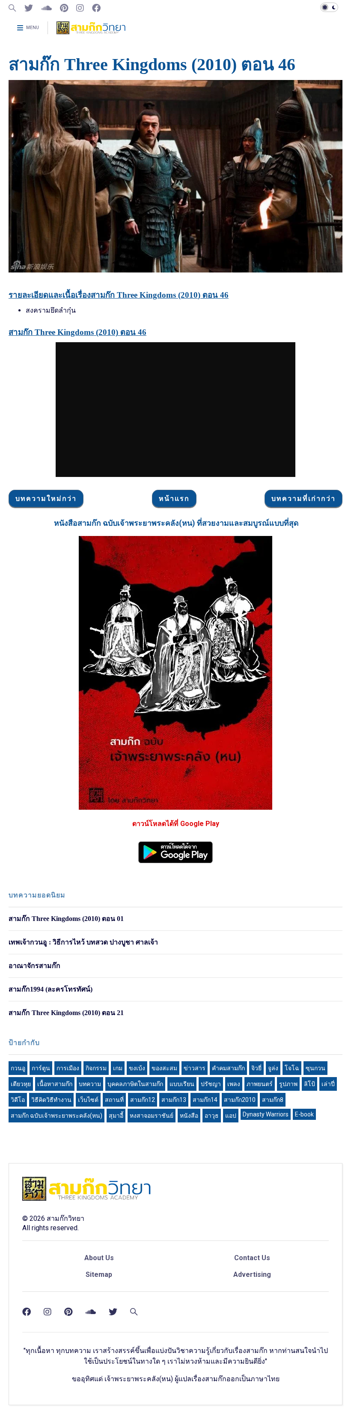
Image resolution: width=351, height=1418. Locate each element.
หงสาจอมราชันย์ (151, 1115)
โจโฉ (292, 1068)
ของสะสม (164, 1068)
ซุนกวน (315, 1068)
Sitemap (99, 1274)
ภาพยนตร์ (260, 1084)
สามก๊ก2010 (240, 1099)
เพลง (233, 1084)
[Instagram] (80, 8)
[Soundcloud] (46, 8)
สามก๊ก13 (173, 1099)
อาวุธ (212, 1115)
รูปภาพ (288, 1084)
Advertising (252, 1274)
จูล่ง (273, 1068)
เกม (117, 1068)
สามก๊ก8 (272, 1099)
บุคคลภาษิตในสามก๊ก (135, 1084)
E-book (304, 1114)
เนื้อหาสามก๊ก (54, 1084)
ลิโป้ (309, 1084)
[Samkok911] (12, 8)
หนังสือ (189, 1115)
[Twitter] (28, 8)
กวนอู (18, 1068)
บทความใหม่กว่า (46, 498)
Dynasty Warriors (266, 1114)
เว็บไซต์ (88, 1099)
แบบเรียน (182, 1084)
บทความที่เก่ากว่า (303, 498)
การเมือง (68, 1068)
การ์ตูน (41, 1068)
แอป (230, 1115)
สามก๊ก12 (142, 1099)
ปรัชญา (211, 1084)
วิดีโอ (18, 1099)
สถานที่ (114, 1099)
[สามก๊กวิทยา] (91, 30)
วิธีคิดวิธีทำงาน (51, 1099)
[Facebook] (96, 8)
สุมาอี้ (116, 1115)
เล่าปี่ (328, 1084)
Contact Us (252, 1258)
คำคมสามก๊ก (228, 1068)
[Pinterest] (64, 8)
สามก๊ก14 (205, 1099)
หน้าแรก (174, 498)
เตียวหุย (21, 1084)
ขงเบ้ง (137, 1068)
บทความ (90, 1084)
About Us (99, 1258)
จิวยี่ (256, 1068)
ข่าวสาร (194, 1068)
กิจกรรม (96, 1068)
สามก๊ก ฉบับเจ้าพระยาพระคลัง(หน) (56, 1115)
